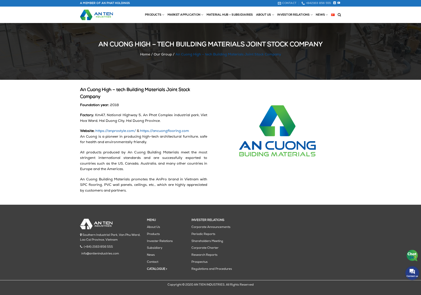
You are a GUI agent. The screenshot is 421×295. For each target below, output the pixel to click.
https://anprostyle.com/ (115, 131)
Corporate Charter (205, 248)
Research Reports (204, 255)
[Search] (339, 15)
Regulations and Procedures (211, 269)
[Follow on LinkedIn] (334, 3)
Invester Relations (160, 241)
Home (145, 54)
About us (263, 14)
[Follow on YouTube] (338, 3)
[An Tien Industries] (96, 15)
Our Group (163, 54)
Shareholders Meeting (207, 241)
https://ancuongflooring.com (164, 131)
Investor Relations (293, 14)
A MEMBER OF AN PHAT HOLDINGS (105, 3)
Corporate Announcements (210, 227)
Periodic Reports (203, 234)
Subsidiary (154, 248)
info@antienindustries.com (100, 253)
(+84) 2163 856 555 (98, 246)
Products (153, 14)
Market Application (184, 14)
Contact (152, 262)
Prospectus (199, 262)
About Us (153, 227)
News (320, 14)
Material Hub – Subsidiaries (230, 14)
